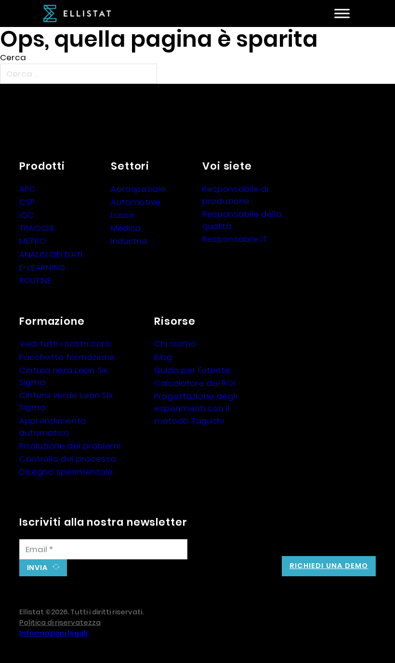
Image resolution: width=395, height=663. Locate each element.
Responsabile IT (235, 239)
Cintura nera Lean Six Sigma (63, 376)
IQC (26, 215)
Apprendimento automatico (52, 426)
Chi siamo (175, 343)
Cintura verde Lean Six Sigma (66, 401)
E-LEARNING (42, 267)
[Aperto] (342, 13)
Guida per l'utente (192, 370)
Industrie (129, 241)
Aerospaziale (138, 189)
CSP (27, 202)
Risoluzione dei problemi (70, 445)
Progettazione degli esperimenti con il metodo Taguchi (195, 408)
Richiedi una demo (329, 565)
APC (27, 189)
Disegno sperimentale (66, 471)
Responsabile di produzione (235, 195)
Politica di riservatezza (60, 622)
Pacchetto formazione (67, 357)
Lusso (123, 215)
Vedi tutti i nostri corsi (65, 343)
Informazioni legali (53, 633)
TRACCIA (37, 228)
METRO (32, 241)
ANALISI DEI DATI (51, 254)
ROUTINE (35, 280)
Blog (163, 357)
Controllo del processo (67, 458)
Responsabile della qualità (242, 220)
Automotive (136, 202)
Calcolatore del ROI (194, 383)
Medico (126, 228)
